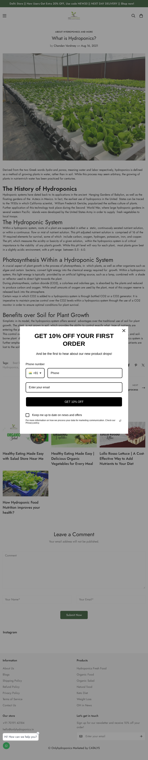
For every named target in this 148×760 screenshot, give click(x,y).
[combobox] (35, 373)
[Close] (123, 330)
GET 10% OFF (74, 401)
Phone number (35, 364)
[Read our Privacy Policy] (120, 421)
